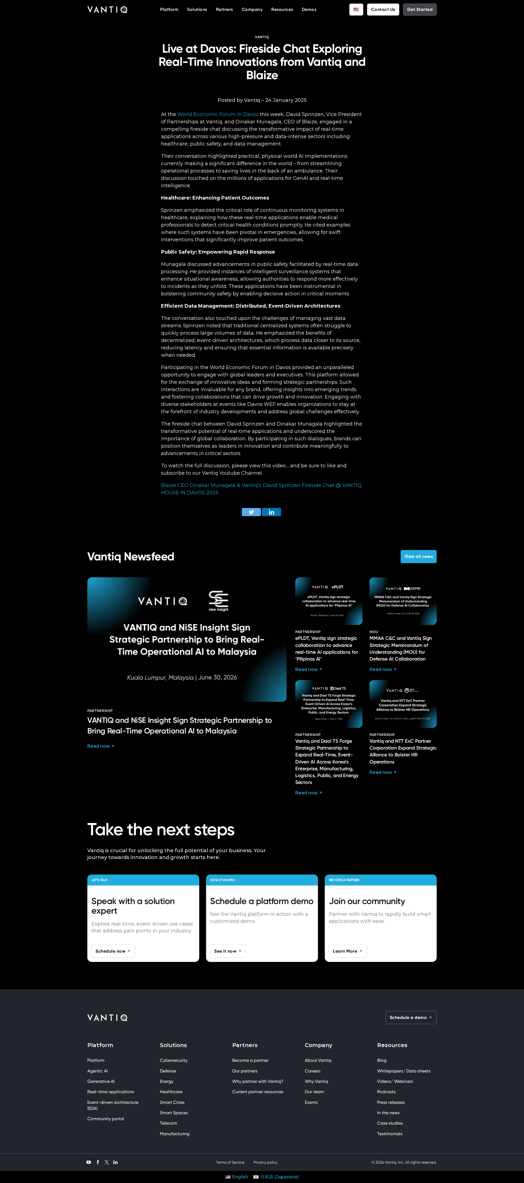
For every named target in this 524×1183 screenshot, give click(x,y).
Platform (169, 9)
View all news (418, 556)
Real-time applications (110, 1091)
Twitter (107, 1162)
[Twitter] (251, 512)
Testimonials (389, 1133)
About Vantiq (318, 1060)
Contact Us (383, 9)
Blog (381, 1060)
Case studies (390, 1123)
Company (252, 9)
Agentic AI (97, 1071)
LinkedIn (115, 1162)
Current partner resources (257, 1091)
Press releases (391, 1102)
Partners (224, 9)
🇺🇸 (356, 9)
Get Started (420, 9)
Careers (312, 1071)
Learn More (345, 951)
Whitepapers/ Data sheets (403, 1071)
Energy (166, 1081)
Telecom (168, 1123)
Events (311, 1102)
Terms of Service (230, 1162)
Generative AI (101, 1081)
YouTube (88, 1162)
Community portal (105, 1118)
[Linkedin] (271, 512)
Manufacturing (174, 1133)
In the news (388, 1112)
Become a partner (250, 1060)
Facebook (98, 1162)
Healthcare (171, 1091)
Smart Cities (172, 1102)
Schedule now (110, 951)
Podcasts (386, 1091)
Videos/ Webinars (395, 1081)
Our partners (244, 1071)
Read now (98, 746)
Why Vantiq (316, 1081)
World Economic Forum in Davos (217, 114)
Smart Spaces (174, 1112)
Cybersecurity (173, 1060)
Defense (168, 1071)
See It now (225, 951)
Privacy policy (266, 1162)
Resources (282, 9)
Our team (314, 1091)
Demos (309, 9)
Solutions (197, 9)
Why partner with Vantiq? (257, 1081)
